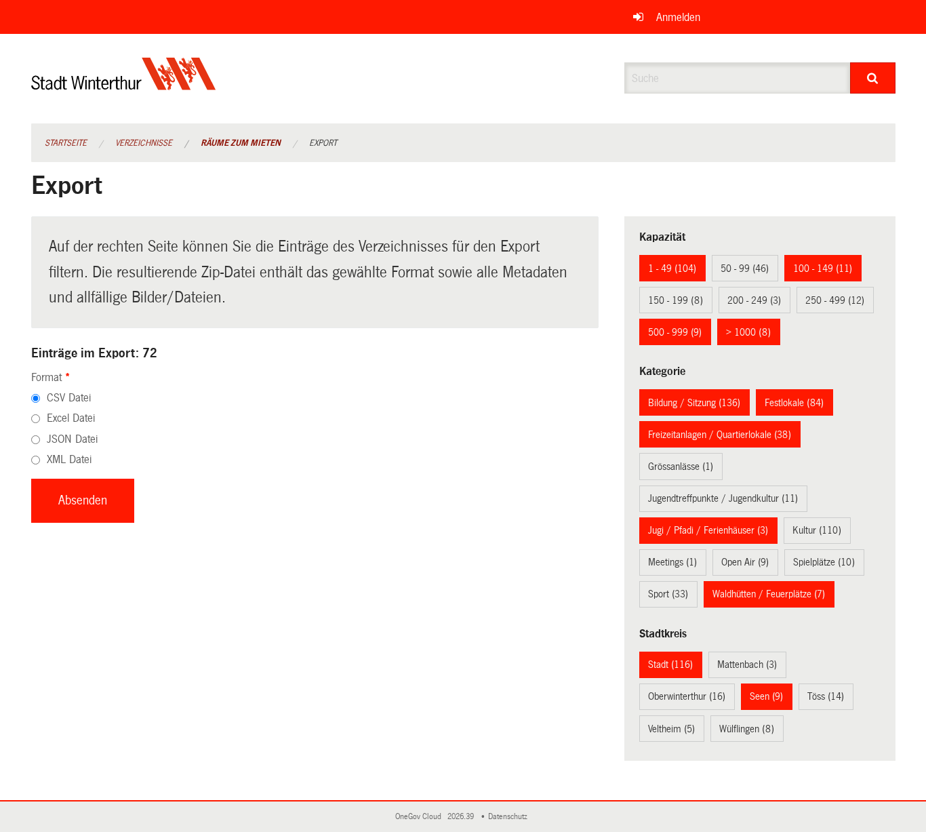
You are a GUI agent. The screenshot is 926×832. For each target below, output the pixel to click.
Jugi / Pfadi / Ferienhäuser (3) (708, 530)
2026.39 (461, 816)
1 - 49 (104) (672, 268)
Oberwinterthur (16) (686, 696)
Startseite (66, 143)
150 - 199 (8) (675, 300)
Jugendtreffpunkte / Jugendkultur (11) (723, 498)
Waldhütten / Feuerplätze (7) (768, 594)
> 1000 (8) (748, 332)
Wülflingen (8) (746, 729)
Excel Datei (71, 418)
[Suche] (872, 78)
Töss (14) (825, 696)
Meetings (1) (672, 562)
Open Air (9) (745, 562)
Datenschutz (509, 816)
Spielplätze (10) (824, 562)
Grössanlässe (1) (680, 466)
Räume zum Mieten (241, 143)
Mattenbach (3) (747, 664)
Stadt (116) (670, 664)
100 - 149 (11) (822, 268)
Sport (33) (668, 594)
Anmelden (678, 17)
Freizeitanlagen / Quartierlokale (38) (719, 434)
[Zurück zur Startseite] (123, 85)
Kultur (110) (816, 530)
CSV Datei (69, 397)
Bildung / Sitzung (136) (694, 402)
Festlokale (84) (794, 402)
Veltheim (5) (671, 729)
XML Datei (69, 459)
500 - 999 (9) (675, 332)
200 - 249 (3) (754, 300)
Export (323, 143)
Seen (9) (766, 696)
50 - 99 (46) (745, 268)
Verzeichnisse (143, 143)
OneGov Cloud (420, 816)
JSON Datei (72, 439)
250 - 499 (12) (834, 300)
